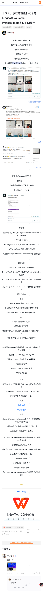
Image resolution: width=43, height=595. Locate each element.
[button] (40, 2)
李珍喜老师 (21, 410)
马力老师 (21, 405)
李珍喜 (9, 556)
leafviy (9, 33)
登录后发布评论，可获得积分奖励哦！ (21, 543)
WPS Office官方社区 (21, 2)
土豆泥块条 (15, 579)
